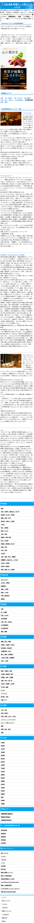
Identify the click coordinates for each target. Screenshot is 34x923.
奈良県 (3, 784)
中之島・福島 (4, 687)
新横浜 (3, 599)
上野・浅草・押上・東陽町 (8, 556)
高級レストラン (7, 911)
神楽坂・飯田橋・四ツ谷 (7, 544)
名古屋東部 (27, 98)
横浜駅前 (3, 586)
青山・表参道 (4, 527)
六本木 (3, 524)
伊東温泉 (3, 840)
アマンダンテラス (6, 175)
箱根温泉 (3, 833)
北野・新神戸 (4, 713)
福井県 (3, 745)
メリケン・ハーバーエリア (8, 719)
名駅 (1, 98)
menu (32, 1)
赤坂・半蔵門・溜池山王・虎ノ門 (10, 511)
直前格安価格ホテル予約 (7, 879)
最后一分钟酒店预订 (6, 875)
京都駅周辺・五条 (6, 651)
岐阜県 (3, 778)
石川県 (3, 749)
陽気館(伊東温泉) (5, 817)
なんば (3, 690)
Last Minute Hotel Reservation (10, 882)
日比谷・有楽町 (5, 563)
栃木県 (3, 762)
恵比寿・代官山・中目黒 (7, 521)
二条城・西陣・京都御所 (7, 657)
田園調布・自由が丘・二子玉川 (9, 560)
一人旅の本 (5, 914)
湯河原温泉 (4, 830)
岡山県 (3, 791)
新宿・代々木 (4, 531)
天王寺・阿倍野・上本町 (7, 683)
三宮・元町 (4, 710)
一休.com (3, 859)
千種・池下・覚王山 (6, 100)
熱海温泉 (3, 836)
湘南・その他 (4, 592)
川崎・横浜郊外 (5, 595)
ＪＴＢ (3, 863)
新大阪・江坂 (4, 696)
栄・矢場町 (8, 98)
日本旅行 (3, 866)
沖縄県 (3, 803)
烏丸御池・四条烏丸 (6, 648)
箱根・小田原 (4, 589)
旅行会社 (3, 869)
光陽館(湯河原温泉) (6, 820)
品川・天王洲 (4, 540)
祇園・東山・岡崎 (6, 641)
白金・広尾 (4, 550)
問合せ (4, 921)
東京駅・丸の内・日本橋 (7, 515)
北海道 (3, 742)
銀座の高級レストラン (7, 872)
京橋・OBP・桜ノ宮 (6, 680)
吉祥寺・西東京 (5, 566)
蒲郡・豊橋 (3, 102)
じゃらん (3, 856)
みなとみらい (4, 579)
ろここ (2, 430)
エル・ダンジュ (28, 355)
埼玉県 (3, 771)
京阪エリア (4, 700)
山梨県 (3, 765)
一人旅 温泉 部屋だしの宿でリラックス (17, 5)
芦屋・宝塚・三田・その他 (8, 716)
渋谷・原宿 (4, 534)
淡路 (2, 732)
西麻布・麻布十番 (6, 537)
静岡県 (3, 774)
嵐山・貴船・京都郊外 (7, 654)
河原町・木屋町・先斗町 (7, 645)
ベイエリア (4, 693)
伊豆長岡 (3, 843)
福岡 (2, 797)
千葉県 (3, 768)
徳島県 (3, 794)
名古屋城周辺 (19, 100)
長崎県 (3, 800)
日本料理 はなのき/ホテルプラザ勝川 (12, 255)
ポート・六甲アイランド (7, 723)
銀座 (2, 508)
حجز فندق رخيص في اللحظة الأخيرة (10, 888)
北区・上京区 (4, 661)
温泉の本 (4, 917)
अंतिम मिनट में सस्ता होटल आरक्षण (8, 892)
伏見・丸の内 (18, 98)
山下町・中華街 (5, 583)
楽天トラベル (4, 853)
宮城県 (3, 752)
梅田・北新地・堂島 (6, 671)
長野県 (3, 755)
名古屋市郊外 (4, 628)
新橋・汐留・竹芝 (6, 518)
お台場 (3, 553)
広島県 (3, 787)
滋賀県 (3, 781)
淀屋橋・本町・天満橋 (7, 677)
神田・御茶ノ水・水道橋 (7, 569)
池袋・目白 (4, 547)
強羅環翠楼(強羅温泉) (7, 813)
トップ (4, 897)
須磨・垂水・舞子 (6, 729)
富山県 (3, 758)
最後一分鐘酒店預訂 (6, 885)
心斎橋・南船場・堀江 (7, 674)
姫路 (2, 726)
